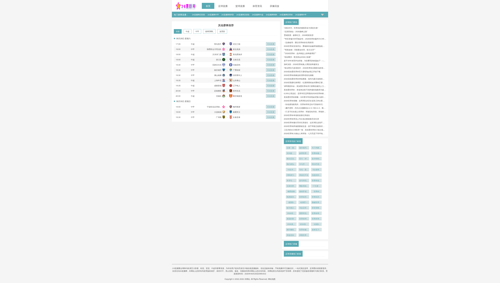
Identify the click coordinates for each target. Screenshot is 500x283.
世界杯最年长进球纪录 (303, 229)
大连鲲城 (217, 112)
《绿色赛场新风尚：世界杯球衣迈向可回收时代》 (304, 104)
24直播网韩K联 (227, 14)
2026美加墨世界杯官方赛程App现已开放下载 (302, 71)
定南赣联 (217, 90)
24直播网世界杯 (286, 14)
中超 (187, 31)
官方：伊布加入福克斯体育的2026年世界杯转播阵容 (303, 158)
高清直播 (270, 44)
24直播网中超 (257, 14)
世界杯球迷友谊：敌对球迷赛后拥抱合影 (303, 218)
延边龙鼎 (236, 49)
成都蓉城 (217, 85)
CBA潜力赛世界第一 (291, 175)
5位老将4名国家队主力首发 (316, 169)
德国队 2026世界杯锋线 (291, 202)
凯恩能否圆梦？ (291, 197)
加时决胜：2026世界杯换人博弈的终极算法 (301, 64)
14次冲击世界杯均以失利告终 (291, 169)
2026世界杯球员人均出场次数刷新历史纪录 (301, 119)
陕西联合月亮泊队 (214, 49)
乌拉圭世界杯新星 (303, 208)
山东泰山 (236, 80)
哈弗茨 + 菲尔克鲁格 (303, 202)
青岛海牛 (217, 44)
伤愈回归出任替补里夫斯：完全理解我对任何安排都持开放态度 (316, 175)
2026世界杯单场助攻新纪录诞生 (297, 115)
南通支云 (236, 112)
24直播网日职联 (198, 14)
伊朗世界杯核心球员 (303, 235)
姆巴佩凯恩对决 (291, 229)
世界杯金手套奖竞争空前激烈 (316, 180)
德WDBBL (209, 31)
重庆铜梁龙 (237, 96)
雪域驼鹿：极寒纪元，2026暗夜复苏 (299, 35)
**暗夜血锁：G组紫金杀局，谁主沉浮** (299, 49)
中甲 (197, 31)
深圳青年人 (237, 75)
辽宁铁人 (236, 85)
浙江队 (218, 59)
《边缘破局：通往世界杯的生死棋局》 (299, 42)
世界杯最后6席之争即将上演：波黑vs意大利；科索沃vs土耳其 (316, 153)
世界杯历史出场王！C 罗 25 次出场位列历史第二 (316, 197)
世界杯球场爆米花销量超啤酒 (316, 213)
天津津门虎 (216, 54)
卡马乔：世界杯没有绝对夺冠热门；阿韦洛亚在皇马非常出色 (303, 164)
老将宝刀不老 (316, 229)
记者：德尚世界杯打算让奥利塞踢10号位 (291, 147)
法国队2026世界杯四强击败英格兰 (316, 224)
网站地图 (271, 279)
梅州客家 (236, 106)
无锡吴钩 (236, 64)
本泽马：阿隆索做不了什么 (291, 180)
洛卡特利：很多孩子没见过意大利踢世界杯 (316, 158)
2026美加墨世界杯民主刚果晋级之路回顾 (303, 224)
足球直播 (223, 6)
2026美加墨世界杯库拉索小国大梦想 (291, 224)
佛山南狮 (217, 75)
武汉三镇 (236, 44)
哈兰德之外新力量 (291, 208)
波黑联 (222, 31)
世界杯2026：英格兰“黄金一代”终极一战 (316, 191)
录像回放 (274, 6)
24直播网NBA (271, 14)
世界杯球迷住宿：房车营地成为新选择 (316, 218)
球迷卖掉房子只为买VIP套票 (291, 235)
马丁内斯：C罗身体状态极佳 (316, 147)
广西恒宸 (236, 70)
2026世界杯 (291, 213)
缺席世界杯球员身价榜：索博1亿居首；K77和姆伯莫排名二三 (303, 153)
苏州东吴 (236, 90)
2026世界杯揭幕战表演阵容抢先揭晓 (299, 75)
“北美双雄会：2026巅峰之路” (296, 31)
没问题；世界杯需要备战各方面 (291, 153)
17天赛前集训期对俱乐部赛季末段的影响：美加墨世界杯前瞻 (316, 186)
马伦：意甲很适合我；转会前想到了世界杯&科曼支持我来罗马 (303, 169)
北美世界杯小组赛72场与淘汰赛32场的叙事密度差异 (291, 186)
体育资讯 (257, 6)
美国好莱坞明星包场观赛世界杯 (291, 218)
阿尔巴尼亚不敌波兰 (316, 164)
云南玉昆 (236, 59)
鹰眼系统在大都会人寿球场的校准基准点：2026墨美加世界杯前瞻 (303, 186)
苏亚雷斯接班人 (316, 208)
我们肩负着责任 (291, 164)
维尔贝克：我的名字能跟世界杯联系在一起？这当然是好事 (291, 158)
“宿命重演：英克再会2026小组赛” (297, 57)
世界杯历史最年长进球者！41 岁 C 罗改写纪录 (303, 197)
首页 (208, 6)
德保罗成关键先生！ (303, 191)
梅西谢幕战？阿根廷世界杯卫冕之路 (291, 191)
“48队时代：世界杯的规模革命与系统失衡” (301, 28)
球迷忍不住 (303, 175)
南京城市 (217, 70)
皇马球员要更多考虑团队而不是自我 (303, 180)
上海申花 (217, 80)
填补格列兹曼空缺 (303, 147)
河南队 (218, 96)
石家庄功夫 (216, 64)
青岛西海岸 (237, 54)
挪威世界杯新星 (316, 202)
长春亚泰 (236, 117)
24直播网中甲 (213, 14)
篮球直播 (240, 6)
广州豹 (218, 117)
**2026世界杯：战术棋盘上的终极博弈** (300, 53)
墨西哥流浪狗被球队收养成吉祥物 (303, 213)
